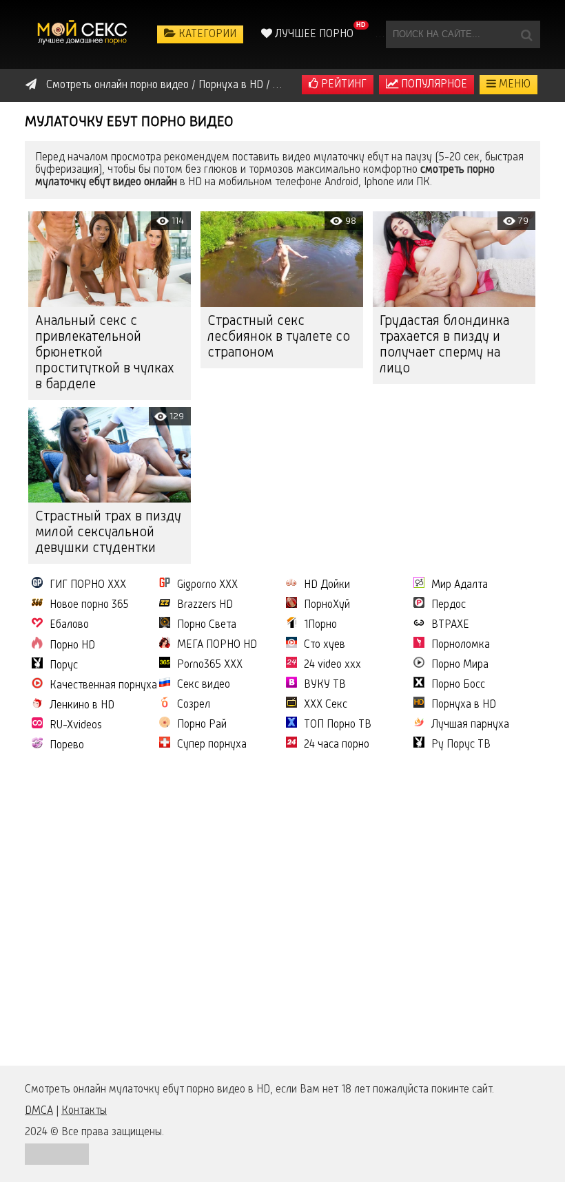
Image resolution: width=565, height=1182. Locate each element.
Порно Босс (458, 684)
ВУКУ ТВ (325, 684)
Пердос (448, 605)
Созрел (193, 704)
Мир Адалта (459, 585)
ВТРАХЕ (450, 625)
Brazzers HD (205, 605)
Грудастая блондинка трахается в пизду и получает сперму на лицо (444, 345)
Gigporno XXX (207, 585)
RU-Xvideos (76, 725)
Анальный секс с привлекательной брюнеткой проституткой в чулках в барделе (104, 353)
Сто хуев (324, 645)
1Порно (320, 625)
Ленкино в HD (82, 705)
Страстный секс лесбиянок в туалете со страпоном (278, 337)
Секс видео (203, 684)
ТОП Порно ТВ (337, 724)
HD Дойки (327, 585)
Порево (67, 745)
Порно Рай (202, 724)
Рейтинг (342, 84)
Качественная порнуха (103, 685)
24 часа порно (336, 744)
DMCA (39, 1111)
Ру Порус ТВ (461, 744)
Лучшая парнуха (470, 724)
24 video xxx (332, 665)
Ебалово (69, 625)
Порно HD (72, 645)
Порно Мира (460, 665)
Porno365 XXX (210, 665)
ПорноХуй (327, 605)
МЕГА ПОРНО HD (217, 645)
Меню (513, 84)
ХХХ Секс (325, 704)
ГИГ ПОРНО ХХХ (88, 585)
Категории (206, 34)
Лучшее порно (312, 34)
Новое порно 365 (89, 605)
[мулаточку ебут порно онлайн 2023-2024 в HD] (83, 34)
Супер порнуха (212, 744)
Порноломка (460, 645)
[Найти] (526, 34)
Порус (64, 665)
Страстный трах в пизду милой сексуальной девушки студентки (108, 533)
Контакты (84, 1111)
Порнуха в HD (463, 704)
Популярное (432, 84)
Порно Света (206, 625)
